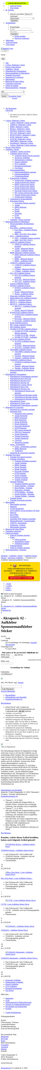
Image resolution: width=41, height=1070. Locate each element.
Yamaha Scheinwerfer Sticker (25, 195)
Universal (18, 440)
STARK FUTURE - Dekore (25, 335)
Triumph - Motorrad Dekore (25, 356)
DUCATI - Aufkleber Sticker (25, 281)
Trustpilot (14, 98)
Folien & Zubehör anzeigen (20, 535)
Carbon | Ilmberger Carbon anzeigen (23, 123)
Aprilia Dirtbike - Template (24, 486)
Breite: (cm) (5, 655)
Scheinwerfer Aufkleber (18, 178)
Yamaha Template (21, 480)
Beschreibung (10, 695)
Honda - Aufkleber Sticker (24, 294)
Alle (7, 63)
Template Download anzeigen (21, 457)
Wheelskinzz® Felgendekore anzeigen (24, 376)
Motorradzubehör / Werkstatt (15, 88)
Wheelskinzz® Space (17, 401)
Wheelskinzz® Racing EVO (20, 381)
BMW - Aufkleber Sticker (24, 261)
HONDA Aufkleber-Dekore (20, 286)
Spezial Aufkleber (21, 162)
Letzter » (8, 590)
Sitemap (4, 1049)
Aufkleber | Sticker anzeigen (20, 151)
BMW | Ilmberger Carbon (19, 127)
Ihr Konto (4, 1039)
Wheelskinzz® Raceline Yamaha (26, 399)
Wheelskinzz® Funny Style (20, 403)
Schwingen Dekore (17, 201)
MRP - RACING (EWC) (24, 240)
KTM (17, 215)
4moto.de (13, 506)
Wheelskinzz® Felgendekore (15, 71)
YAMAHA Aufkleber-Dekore (21, 360)
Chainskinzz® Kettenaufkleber (21, 199)
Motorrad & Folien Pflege (14, 81)
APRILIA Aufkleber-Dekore (20, 242)
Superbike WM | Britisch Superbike (23, 519)
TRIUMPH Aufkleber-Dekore (21, 350)
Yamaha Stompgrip (21, 438)
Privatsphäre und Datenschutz (16, 1007)
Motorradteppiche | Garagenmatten (22, 521)
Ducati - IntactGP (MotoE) (24, 310)
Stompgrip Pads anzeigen (24, 414)
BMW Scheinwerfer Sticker (25, 184)
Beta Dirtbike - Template (23, 488)
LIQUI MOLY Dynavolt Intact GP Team (24, 511)
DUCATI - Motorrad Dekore (25, 279)
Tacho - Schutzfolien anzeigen (25, 447)
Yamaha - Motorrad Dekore (24, 366)
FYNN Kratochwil (17, 508)
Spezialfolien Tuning (22, 542)
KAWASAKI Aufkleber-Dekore (21, 312)
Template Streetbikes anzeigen (25, 461)
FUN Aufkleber (20, 164)
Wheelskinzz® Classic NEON (21, 385)
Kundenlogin (10, 23)
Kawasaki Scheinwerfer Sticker (26, 191)
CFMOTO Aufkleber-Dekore (20, 263)
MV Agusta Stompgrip (23, 430)
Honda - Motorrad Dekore (24, 292)
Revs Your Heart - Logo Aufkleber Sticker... (17, 878)
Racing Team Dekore (13, 67)
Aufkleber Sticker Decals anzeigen (27, 156)
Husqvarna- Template (22, 490)
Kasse (3, 1041)
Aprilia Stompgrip (21, 416)
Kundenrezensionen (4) (13, 699)
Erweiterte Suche (15, 96)
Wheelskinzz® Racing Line (20, 389)
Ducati (17, 209)
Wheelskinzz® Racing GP (19, 383)
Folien (12, 537)
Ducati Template (20, 467)
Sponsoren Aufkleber (22, 158)
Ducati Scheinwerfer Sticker (25, 187)
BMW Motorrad (20, 207)
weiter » (8, 588)
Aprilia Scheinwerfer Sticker (25, 182)
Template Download (12, 75)
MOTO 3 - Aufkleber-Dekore (20, 302)
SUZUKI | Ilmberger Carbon (20, 139)
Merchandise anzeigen (18, 504)
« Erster (8, 584)
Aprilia (17, 205)
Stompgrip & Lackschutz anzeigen (22, 409)
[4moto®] (7, 48)
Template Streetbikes (17, 459)
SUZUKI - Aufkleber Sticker (25, 348)
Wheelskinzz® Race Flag (19, 387)
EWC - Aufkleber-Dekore (19, 236)
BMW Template (20, 465)
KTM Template (20, 473)
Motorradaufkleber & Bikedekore (17, 73)
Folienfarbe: (5, 672)
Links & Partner (16, 6)
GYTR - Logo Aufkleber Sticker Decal (15, 904)
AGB (7, 1000)
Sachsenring (14, 517)
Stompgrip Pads (15, 411)
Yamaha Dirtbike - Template (25, 496)
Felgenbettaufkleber (22, 176)
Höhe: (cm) (5, 661)
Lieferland (13, 16)
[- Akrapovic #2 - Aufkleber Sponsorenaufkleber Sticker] (20, 608)
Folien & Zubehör (11, 86)
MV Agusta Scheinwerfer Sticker (26, 193)
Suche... (4, 96)
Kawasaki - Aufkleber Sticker (25, 321)
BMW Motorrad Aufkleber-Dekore (22, 253)
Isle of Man (14, 515)
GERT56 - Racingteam (18, 523)
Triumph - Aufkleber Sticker (25, 358)
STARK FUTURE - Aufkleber (26, 337)
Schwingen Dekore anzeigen (25, 203)
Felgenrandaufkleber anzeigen (25, 172)
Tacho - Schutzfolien (17, 445)
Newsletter (5, 1045)
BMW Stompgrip (21, 418)
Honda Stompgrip (21, 424)
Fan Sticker (19, 168)
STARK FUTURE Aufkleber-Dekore (23, 329)
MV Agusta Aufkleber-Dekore (21, 325)
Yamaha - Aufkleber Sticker (25, 368)
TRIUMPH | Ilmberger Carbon (21, 141)
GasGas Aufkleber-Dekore (19, 284)
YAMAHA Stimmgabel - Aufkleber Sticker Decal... (19, 958)
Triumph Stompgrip (22, 436)
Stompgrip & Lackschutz (14, 77)
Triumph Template (21, 478)
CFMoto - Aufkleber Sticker (25, 271)
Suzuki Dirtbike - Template (24, 494)
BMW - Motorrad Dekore (24, 259)
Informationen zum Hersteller (16, 697)
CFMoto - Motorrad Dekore (25, 269)
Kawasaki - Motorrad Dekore (25, 319)
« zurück (8, 586)
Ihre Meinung (6, 833)
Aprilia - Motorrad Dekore (24, 248)
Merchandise (10, 79)
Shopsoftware (6, 1068)
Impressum (9, 998)
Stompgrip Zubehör (22, 442)
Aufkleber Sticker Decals (19, 154)
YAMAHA (19, 451)
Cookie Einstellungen (13, 1012)
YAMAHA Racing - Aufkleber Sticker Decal (17, 850)
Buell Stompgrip (20, 420)
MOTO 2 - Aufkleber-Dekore (20, 300)
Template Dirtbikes (17, 482)
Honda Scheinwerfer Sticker (25, 189)
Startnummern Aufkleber (23, 160)
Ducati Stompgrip (21, 422)
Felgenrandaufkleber (17, 170)
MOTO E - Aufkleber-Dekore (21, 304)
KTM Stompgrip (21, 428)
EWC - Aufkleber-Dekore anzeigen (27, 238)
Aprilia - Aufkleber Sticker (24, 251)
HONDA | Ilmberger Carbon (20, 131)
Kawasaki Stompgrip (22, 426)
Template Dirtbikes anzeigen (25, 484)
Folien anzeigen (20, 539)
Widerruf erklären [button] (7, 1032)
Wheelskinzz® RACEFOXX (20, 378)
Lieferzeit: (4, 640)
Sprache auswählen (17, 14)
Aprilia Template (21, 463)
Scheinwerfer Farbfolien (23, 197)
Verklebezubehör (16, 546)
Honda (17, 211)
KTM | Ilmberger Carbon (19, 137)
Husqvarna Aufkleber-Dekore (20, 296)
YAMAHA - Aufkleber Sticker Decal (14, 930)
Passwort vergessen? (22, 38)
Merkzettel (9, 40)
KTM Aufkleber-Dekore (19, 323)
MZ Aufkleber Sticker (18, 327)
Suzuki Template (21, 475)
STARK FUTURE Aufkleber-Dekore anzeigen (26, 332)
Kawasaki (18, 213)
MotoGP (13, 513)
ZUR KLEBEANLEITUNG (17, 3)
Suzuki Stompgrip (21, 434)
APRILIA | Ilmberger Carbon (20, 125)
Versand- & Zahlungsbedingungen (17, 1004)
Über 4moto (14, 8)
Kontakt (8, 1009)
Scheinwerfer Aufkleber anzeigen (27, 180)
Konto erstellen (20, 36)
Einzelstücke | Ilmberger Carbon (21, 143)
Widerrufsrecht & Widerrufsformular (18, 1002)
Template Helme (16, 498)
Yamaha (17, 218)
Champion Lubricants (13, 83)
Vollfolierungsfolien (22, 544)
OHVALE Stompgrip (22, 432)
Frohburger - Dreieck (17, 525)
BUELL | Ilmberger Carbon (20, 129)
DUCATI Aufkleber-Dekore (20, 273)
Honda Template (21, 469)
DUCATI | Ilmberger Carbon (20, 133)
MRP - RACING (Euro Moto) (25, 234)
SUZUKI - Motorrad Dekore (25, 345)
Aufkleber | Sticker (12, 69)
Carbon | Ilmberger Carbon (15, 65)
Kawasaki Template (22, 471)
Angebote (4, 1047)
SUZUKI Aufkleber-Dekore (20, 339)
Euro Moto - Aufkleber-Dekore (21, 228)
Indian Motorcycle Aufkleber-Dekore (23, 298)
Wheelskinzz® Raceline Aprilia (26, 395)
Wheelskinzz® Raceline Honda (26, 397)
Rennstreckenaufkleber (23, 166)
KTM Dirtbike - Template (24, 492)
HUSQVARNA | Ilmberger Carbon (23, 135)
